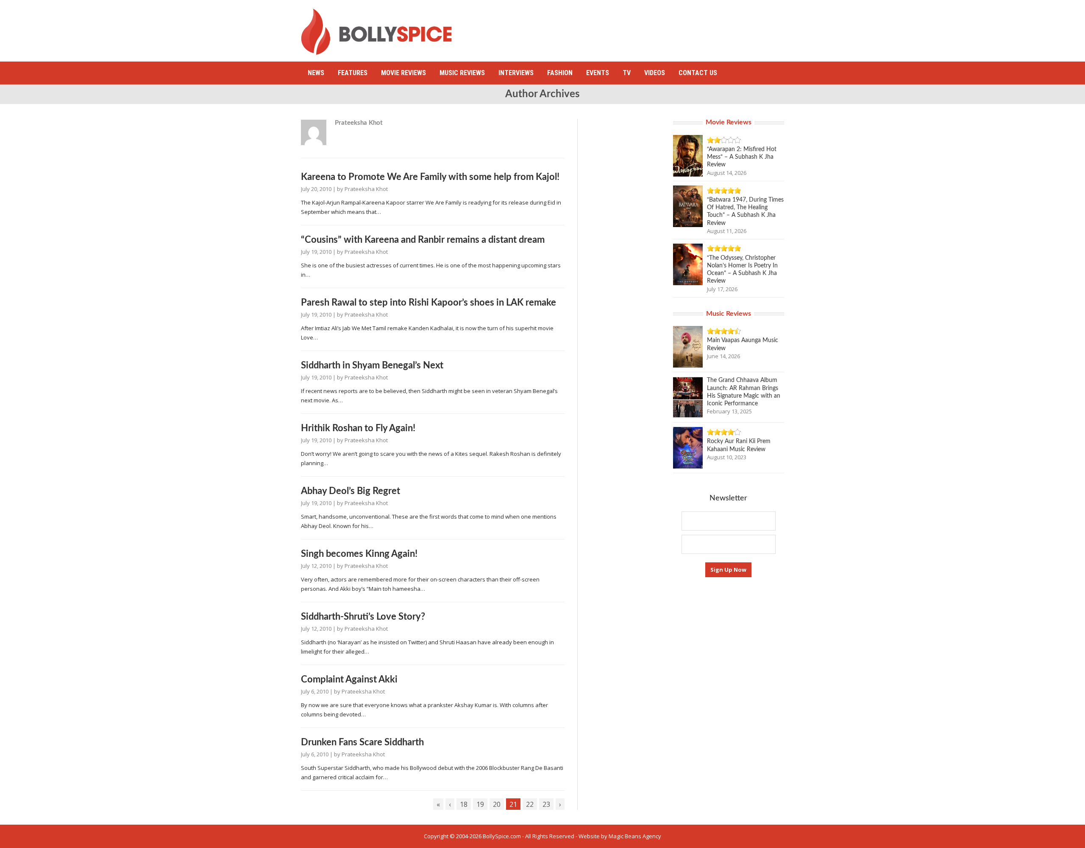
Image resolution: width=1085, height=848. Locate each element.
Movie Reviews (403, 73)
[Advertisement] (630, 27)
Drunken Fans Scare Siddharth (362, 742)
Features (352, 73)
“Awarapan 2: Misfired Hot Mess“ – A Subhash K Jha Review (741, 157)
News (316, 73)
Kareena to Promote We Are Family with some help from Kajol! (430, 177)
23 (546, 804)
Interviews (516, 73)
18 (463, 804)
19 (480, 804)
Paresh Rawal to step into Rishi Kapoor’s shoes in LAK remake (428, 302)
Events (597, 73)
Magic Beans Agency (635, 836)
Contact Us (698, 73)
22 (530, 804)
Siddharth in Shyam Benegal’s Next (372, 365)
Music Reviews (462, 73)
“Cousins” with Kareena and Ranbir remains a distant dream (423, 239)
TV (627, 73)
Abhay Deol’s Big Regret (350, 491)
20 (497, 804)
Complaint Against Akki (349, 679)
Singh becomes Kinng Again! (359, 554)
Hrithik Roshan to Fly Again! (358, 428)
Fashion (560, 73)
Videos (654, 73)
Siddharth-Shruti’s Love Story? (363, 616)
